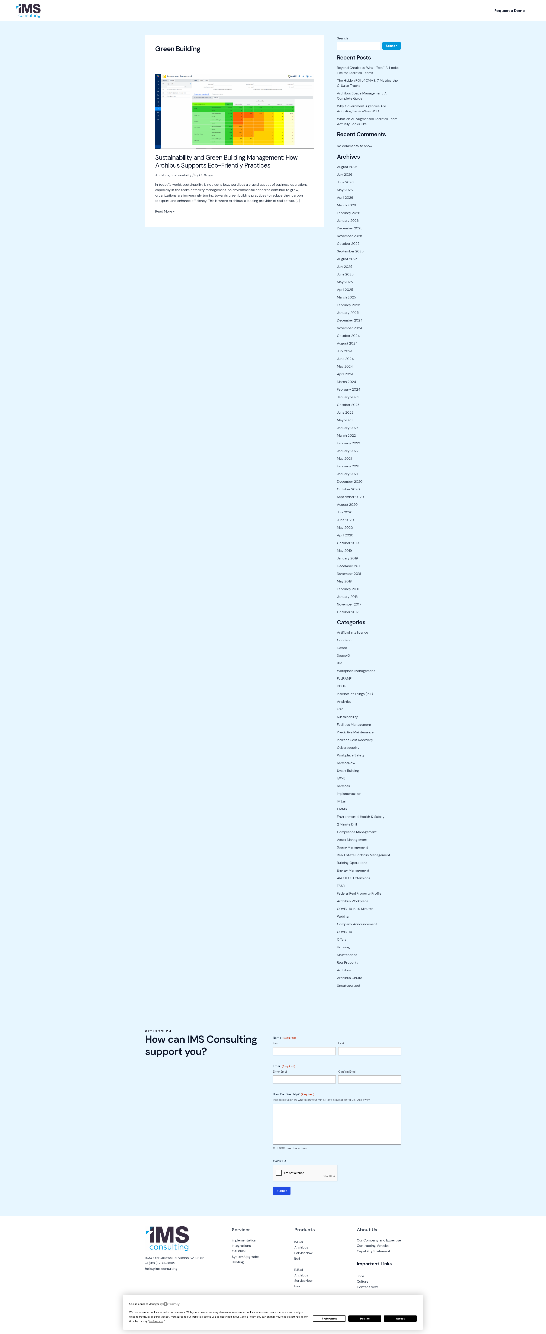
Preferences (329, 1318)
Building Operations (352, 862)
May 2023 (345, 420)
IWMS (341, 778)
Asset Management (352, 839)
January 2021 (347, 474)
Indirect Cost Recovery (355, 740)
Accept (400, 1318)
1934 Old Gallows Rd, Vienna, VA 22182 (174, 1258)
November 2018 (349, 573)
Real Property (347, 962)
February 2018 (348, 589)
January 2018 (347, 596)
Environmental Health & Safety (361, 816)
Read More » (164, 211)
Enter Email (280, 1071)
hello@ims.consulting (161, 1268)
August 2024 (347, 343)
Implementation (349, 793)
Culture (362, 1281)
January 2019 (347, 558)
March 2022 (346, 435)
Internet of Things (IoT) (355, 694)
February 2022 (348, 443)
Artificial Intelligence (352, 632)
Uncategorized (348, 985)
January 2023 (348, 428)
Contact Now (367, 1287)
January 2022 (348, 451)
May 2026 (345, 190)
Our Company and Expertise (379, 1240)
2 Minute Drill (347, 824)
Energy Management (353, 870)
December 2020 (350, 481)
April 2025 (345, 289)
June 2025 (345, 274)
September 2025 (350, 251)
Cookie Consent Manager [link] (144, 1304)
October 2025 (348, 243)
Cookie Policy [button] (248, 1316)
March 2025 (346, 297)
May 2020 (345, 527)
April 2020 (345, 535)
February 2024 (348, 389)
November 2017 (349, 604)
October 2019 (348, 543)
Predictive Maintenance (355, 732)
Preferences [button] (156, 1321)
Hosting (238, 1262)
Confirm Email (347, 1071)
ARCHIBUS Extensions (353, 878)
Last (341, 1043)
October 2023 (348, 405)
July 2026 (344, 174)
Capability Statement (373, 1251)
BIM (339, 663)
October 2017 (348, 612)
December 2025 (349, 228)
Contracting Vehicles (373, 1245)
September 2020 (350, 497)
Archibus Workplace (352, 901)
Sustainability (181, 175)
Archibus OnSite (349, 978)
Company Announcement (357, 924)
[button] (509, 10)
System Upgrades (246, 1256)
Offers (342, 939)
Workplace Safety (351, 755)
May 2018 (344, 581)
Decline (365, 1318)
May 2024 (345, 366)
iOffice (342, 648)
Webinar (343, 916)
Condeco (344, 640)
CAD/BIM (238, 1251)
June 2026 (345, 182)
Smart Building (348, 770)
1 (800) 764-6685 (161, 1263)
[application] (66, 10)
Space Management (352, 847)
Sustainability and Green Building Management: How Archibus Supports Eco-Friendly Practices (226, 161)
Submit (282, 1191)
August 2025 (347, 259)
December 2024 (350, 320)
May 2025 (345, 282)
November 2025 (349, 236)
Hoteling (343, 947)
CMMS (342, 809)
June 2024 (345, 358)
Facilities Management (354, 724)
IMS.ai (341, 801)
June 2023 (345, 412)
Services (343, 786)
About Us (367, 1230)
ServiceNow (346, 763)
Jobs (360, 1276)
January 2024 (348, 397)
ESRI (340, 709)
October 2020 (348, 489)
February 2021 (348, 466)
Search (342, 38)
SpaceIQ (343, 655)
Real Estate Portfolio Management (363, 855)
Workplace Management (356, 671)
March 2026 (346, 205)
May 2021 (344, 458)
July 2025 (344, 266)
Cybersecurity (348, 747)
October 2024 (348, 335)
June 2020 (345, 520)
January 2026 (348, 220)
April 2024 (345, 374)
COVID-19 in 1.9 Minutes (355, 909)
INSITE (341, 686)
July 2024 (345, 351)
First (276, 1043)
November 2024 (349, 328)
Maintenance (347, 955)
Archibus (162, 175)
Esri (297, 1258)
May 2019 (344, 550)
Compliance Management (357, 832)
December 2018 (349, 566)
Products (304, 1230)
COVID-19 (344, 932)
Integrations (241, 1245)
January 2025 (348, 312)
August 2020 (347, 504)
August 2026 (347, 167)
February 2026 (348, 213)
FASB (341, 886)
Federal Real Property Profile (359, 893)
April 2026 (345, 197)
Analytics (344, 701)
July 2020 (345, 512)
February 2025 (348, 305)
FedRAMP (344, 678)
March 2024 (346, 381)
